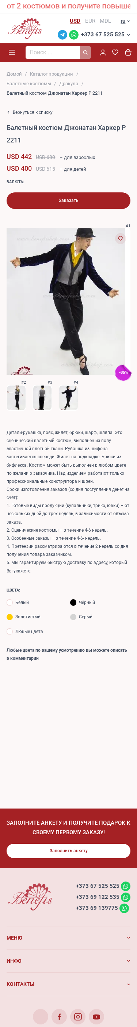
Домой (14, 74)
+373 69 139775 (97, 908)
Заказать (69, 200)
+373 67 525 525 (103, 34)
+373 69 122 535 (97, 897)
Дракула (68, 83)
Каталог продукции (51, 74)
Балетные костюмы (29, 83)
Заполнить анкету (69, 850)
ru (123, 21)
